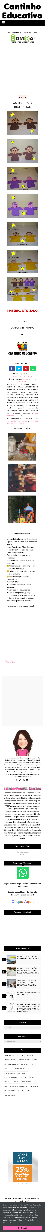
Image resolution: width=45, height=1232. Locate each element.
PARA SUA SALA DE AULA (11, 1082)
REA (5, 1086)
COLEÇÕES (7, 1068)
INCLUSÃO (24, 1077)
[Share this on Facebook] (12, 368)
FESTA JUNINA (22, 1073)
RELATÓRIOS (34, 1086)
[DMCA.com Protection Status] (23, 42)
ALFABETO (30, 1055)
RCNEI (36, 1082)
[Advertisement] (22, 69)
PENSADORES (26, 1082)
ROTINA (20, 1091)
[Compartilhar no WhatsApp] (33, 368)
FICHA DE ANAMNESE (10, 1077)
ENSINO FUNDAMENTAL (22, 1068)
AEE (22, 1055)
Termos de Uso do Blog (17, 421)
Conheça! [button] (7, 1223)
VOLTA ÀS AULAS (9, 1095)
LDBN (32, 1077)
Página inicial (10, 662)
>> (39, 662)
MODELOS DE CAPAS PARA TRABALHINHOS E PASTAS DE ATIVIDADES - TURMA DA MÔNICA (28, 1007)
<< (5, 660)
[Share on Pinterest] (26, 368)
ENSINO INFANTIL (9, 1073)
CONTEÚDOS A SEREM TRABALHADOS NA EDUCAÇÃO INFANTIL (26, 982)
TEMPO (28, 1091)
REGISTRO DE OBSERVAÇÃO (18, 1086)
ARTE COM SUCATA (24, 1060)
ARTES (35, 1060)
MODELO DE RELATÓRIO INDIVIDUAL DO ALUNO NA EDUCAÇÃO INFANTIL (28, 970)
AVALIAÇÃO (24, 1064)
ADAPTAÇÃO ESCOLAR (11, 1055)
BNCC (33, 1064)
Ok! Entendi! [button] (22, 1228)
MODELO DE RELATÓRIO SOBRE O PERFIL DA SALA (28, 957)
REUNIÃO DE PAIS (9, 1091)
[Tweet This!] (19, 368)
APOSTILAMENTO (9, 1060)
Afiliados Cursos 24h (22, 1184)
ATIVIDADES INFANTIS (27, 380)
